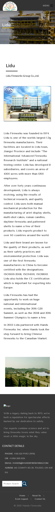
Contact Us (40, 499)
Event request (21, 499)
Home (22, 496)
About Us (36, 496)
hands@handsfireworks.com (30, 463)
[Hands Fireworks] (22, 8)
